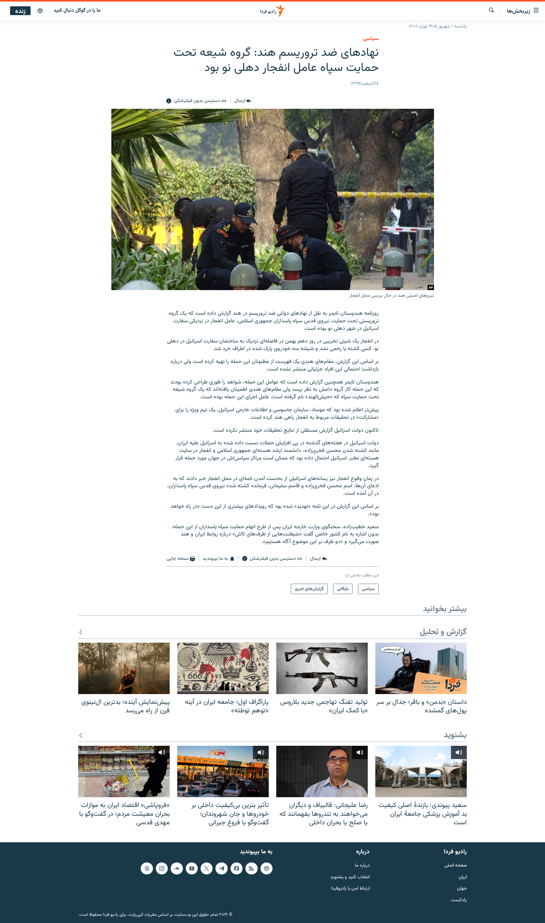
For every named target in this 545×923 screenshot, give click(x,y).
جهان (462, 888)
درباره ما (362, 865)
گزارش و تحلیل (443, 632)
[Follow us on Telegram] (221, 868)
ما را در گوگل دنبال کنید (77, 11)
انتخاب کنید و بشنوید (350, 877)
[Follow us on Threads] (147, 868)
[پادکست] (40, 11)
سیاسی (371, 39)
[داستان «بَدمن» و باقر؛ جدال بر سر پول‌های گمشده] (421, 668)
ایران (463, 877)
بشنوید (455, 735)
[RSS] (251, 868)
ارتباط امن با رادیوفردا (350, 888)
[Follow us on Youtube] (192, 868)
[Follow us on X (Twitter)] (207, 868)
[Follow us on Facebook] (237, 868)
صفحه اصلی (455, 865)
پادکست (459, 900)
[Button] (242, 101)
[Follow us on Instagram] (162, 868)
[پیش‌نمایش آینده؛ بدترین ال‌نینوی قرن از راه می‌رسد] (124, 668)
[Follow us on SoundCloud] (177, 868)
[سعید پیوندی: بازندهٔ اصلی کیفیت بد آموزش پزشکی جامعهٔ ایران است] (421, 771)
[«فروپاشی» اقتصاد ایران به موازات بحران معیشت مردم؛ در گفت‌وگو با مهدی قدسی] (124, 771)
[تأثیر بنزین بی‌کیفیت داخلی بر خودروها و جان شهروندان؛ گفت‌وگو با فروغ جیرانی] (223, 771)
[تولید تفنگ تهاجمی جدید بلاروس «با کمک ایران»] (322, 668)
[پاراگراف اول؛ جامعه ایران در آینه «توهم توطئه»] (223, 668)
